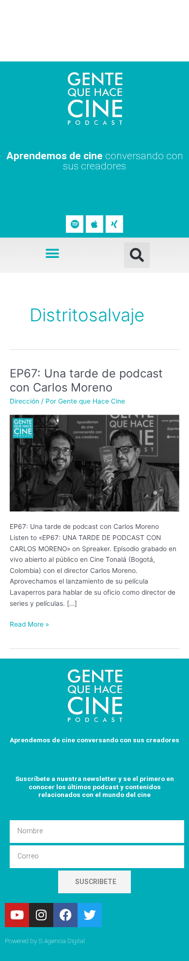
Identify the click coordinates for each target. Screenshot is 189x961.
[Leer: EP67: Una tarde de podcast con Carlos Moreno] (94, 462)
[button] (52, 253)
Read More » (29, 623)
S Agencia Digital (62, 941)
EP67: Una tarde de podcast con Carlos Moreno (86, 380)
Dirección (24, 401)
